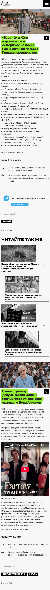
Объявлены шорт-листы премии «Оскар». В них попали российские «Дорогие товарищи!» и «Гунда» (28, 178)
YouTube (13, 498)
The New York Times (24, 525)
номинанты (16, 59)
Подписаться (19, 205)
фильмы (7, 221)
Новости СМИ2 (7, 230)
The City (6, 3)
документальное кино (14, 574)
